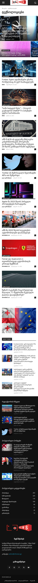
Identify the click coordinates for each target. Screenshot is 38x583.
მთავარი (4, 8)
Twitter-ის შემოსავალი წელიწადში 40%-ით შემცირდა (19, 174)
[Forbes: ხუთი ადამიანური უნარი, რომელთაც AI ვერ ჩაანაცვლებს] (19, 68)
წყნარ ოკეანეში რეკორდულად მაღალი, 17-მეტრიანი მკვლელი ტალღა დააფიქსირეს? (18, 292)
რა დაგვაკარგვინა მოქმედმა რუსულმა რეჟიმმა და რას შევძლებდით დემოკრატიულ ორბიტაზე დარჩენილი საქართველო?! (23, 448)
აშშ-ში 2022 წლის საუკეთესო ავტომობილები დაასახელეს (16, 231)
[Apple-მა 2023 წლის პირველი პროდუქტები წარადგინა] (19, 190)
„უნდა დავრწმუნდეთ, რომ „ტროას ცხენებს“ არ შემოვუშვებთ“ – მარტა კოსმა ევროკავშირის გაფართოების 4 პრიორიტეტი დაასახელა (25, 359)
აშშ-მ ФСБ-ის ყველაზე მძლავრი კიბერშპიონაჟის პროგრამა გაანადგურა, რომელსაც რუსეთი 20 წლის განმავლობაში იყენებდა (18, 143)
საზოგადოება (6, 76)
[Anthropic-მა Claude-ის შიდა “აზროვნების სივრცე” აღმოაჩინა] (15, 49)
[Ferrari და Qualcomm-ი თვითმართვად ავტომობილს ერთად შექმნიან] (19, 248)
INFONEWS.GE (6, 235)
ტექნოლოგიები (6, 25)
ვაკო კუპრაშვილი (7, 178)
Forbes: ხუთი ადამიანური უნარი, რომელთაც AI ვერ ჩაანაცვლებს (18, 80)
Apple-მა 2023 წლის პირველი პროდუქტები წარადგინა (16, 202)
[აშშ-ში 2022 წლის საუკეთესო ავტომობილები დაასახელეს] (19, 219)
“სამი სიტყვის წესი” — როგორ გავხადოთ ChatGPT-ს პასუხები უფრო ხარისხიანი (17, 110)
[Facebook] (9, 567)
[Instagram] (14, 567)
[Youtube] (28, 567)
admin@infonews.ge (15, 554)
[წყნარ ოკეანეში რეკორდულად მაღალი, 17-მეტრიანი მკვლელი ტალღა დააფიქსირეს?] (19, 279)
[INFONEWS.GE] (19, 528)
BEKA (3, 84)
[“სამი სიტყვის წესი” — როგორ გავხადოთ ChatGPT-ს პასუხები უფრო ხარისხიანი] (19, 97)
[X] (24, 567)
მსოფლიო (5, 136)
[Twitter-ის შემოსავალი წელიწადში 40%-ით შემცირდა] (19, 162)
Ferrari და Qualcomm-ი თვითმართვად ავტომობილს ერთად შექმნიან (16, 261)
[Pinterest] (19, 567)
